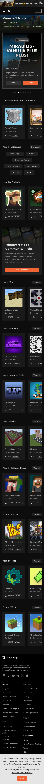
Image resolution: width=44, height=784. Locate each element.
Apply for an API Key (10, 743)
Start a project (7, 726)
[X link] (22, 675)
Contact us (27, 730)
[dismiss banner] (40, 2)
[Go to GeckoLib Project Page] (13, 582)
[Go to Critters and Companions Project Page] (13, 203)
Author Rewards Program (8, 738)
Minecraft (6, 693)
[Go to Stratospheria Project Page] (13, 396)
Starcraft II (6, 705)
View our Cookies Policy (22, 772)
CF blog (26, 697)
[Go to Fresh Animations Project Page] (13, 489)
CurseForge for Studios (32, 744)
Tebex (25, 748)
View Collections (22, 270)
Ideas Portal (27, 693)
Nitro (25, 752)
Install (30, 83)
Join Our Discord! (30, 689)
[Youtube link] (13, 675)
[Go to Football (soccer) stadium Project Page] (13, 443)
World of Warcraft (9, 697)
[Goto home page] (9, 11)
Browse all (35, 147)
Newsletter (27, 701)
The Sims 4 (6, 701)
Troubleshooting (29, 726)
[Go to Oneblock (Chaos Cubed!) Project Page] (13, 629)
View (13, 83)
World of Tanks (8, 717)
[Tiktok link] (8, 675)
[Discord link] (17, 675)
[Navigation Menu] (3, 11)
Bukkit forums (28, 709)
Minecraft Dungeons (10, 713)
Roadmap (27, 705)
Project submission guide (9, 732)
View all (36, 282)
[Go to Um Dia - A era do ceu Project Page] (13, 350)
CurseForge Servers (30, 713)
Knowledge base (29, 722)
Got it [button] (22, 778)
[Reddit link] (27, 675)
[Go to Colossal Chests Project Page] (13, 304)
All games (6, 689)
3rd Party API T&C (9, 747)
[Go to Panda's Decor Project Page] (13, 122)
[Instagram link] (3, 675)
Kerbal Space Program (10, 709)
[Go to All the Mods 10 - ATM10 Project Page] (13, 536)
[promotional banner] (22, 3)
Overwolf (26, 740)
